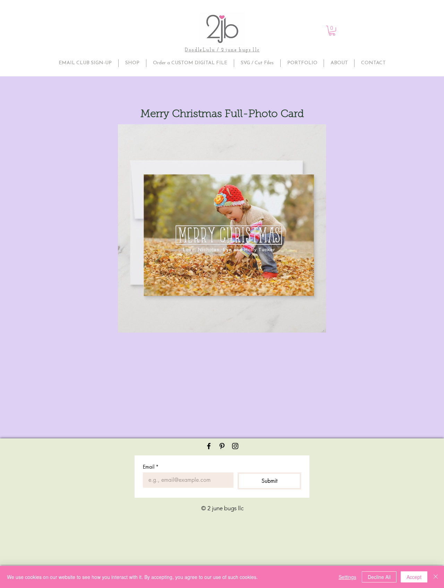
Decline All (379, 576)
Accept (414, 576)
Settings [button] (347, 576)
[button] (332, 31)
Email (151, 467)
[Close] (436, 576)
